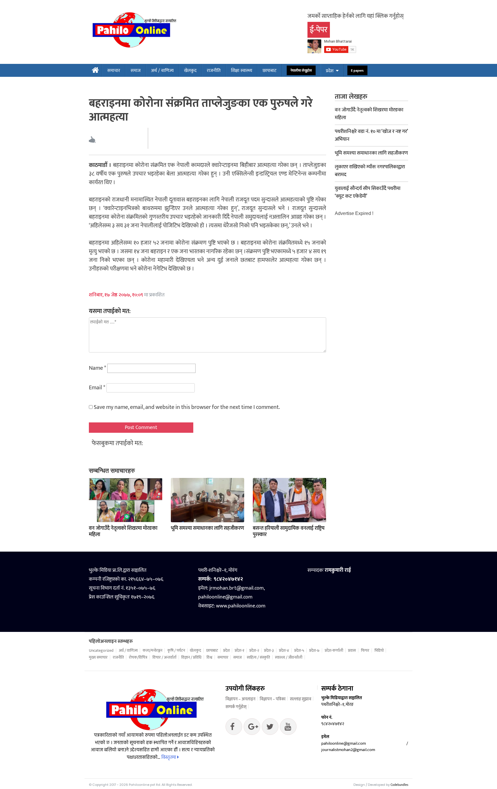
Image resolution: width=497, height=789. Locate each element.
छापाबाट (269, 71)
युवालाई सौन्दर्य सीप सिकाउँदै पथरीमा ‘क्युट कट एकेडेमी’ (367, 192)
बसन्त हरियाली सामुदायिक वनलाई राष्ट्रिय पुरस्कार (288, 531)
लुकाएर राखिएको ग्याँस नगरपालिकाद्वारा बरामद (370, 171)
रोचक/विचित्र (138, 657)
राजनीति (214, 71)
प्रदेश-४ (284, 650)
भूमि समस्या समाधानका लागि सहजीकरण (207, 528)
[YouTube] (288, 728)
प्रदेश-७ (314, 650)
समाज (136, 71)
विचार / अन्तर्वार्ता (164, 657)
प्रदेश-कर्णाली (334, 650)
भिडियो (379, 650)
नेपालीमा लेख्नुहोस (301, 71)
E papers (357, 71)
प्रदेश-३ (269, 650)
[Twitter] (252, 728)
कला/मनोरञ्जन (152, 650)
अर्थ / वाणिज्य (162, 71)
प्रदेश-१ (239, 650)
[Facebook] (233, 728)
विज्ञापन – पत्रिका (273, 699)
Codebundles (399, 785)
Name (97, 368)
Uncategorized (101, 650)
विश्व (209, 657)
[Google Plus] (270, 728)
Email (97, 387)
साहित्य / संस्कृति (258, 657)
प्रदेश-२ (254, 650)
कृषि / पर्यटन (176, 650)
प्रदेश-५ (299, 650)
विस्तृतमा (169, 757)
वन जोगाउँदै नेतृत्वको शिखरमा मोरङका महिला (123, 531)
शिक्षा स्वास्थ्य (241, 71)
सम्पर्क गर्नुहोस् (235, 706)
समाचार (113, 71)
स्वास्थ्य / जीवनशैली (288, 657)
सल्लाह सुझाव (300, 699)
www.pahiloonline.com (240, 606)
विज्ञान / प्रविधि (191, 657)
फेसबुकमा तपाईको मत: (117, 443)
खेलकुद (190, 71)
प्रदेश (329, 71)
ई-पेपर (319, 30)
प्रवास (352, 650)
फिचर (365, 650)
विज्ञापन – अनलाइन (240, 699)
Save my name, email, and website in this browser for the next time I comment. (187, 407)
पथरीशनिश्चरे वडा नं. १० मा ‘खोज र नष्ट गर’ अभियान (371, 135)
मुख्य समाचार (98, 657)
